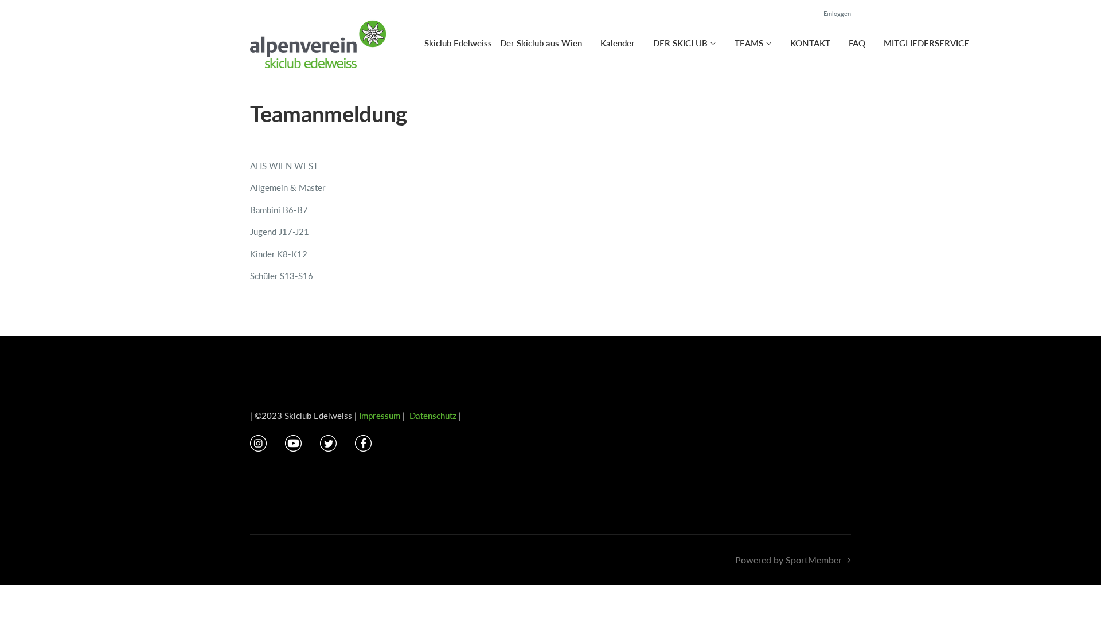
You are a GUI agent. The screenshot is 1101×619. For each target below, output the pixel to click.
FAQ (857, 43)
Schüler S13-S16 (281, 276)
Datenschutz (432, 415)
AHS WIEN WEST (284, 165)
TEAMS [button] (749, 43)
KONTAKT (810, 43)
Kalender (617, 43)
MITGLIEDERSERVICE (926, 43)
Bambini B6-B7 (279, 210)
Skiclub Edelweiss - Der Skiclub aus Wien (503, 43)
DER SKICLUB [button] (680, 43)
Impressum (379, 415)
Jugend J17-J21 (279, 231)
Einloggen (837, 13)
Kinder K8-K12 (278, 254)
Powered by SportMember (788, 559)
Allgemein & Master (287, 187)
